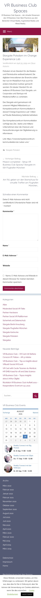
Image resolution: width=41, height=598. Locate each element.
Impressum (7, 562)
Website (6, 266)
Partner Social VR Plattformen (15, 316)
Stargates (7, 340)
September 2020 (10, 509)
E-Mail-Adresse (10, 255)
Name (6, 246)
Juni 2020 (7, 521)
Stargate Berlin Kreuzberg (13, 324)
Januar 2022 (8, 494)
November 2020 (9, 501)
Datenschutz (8, 558)
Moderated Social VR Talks (14, 309)
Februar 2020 (8, 537)
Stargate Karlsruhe (10, 332)
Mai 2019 (6, 541)
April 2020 (7, 529)
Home (5, 566)
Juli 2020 (6, 517)
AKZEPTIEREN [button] (27, 594)
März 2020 (7, 533)
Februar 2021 (8, 497)
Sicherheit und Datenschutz (14, 320)
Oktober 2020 (8, 505)
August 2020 (8, 513)
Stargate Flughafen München (15, 328)
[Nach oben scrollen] (37, 594)
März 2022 (7, 486)
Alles (5, 305)
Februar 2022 (8, 490)
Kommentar (8, 211)
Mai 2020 (6, 525)
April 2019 (7, 545)
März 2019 (7, 549)
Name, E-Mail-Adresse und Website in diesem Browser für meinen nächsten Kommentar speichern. (20, 279)
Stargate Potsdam (13, 150)
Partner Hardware (10, 312)
